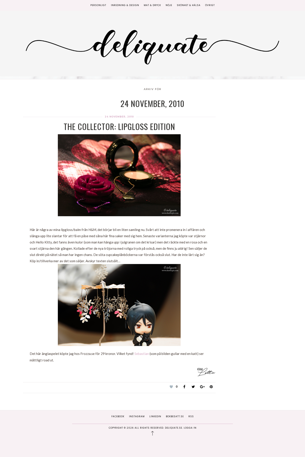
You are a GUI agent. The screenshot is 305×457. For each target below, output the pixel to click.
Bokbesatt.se (175, 416)
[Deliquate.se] (152, 46)
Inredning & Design (125, 5)
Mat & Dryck (152, 5)
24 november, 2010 (119, 116)
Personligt (98, 5)
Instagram (137, 416)
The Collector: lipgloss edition (119, 126)
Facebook (117, 416)
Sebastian (141, 354)
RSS (191, 416)
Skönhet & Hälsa (189, 5)
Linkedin (155, 416)
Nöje (169, 5)
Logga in (190, 428)
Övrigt (210, 5)
